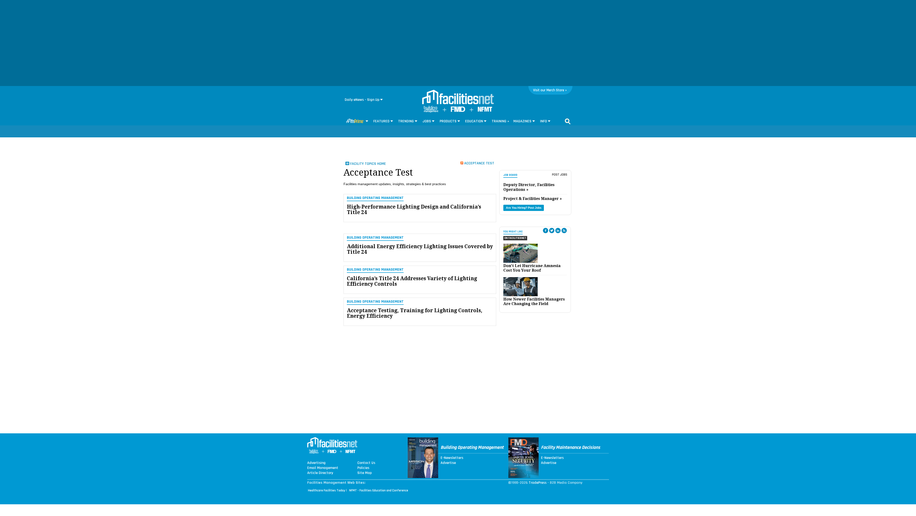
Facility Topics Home (367, 163)
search (567, 121)
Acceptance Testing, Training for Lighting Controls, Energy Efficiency (414, 313)
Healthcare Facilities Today (326, 490)
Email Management (322, 468)
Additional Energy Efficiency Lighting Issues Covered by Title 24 (420, 249)
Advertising (316, 463)
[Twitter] (551, 230)
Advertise (448, 463)
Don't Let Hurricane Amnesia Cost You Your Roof (532, 268)
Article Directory (320, 473)
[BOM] (431, 111)
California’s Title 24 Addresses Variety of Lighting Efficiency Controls (412, 281)
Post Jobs (559, 174)
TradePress (537, 482)
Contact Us (366, 463)
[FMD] (458, 110)
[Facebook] (545, 230)
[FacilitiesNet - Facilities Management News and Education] (458, 97)
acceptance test (478, 163)
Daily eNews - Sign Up (362, 99)
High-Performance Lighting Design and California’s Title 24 (414, 209)
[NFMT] (485, 110)
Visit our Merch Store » (550, 90)
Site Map (364, 473)
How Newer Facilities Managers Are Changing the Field (534, 301)
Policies (363, 468)
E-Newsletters (452, 458)
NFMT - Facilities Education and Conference (378, 490)
